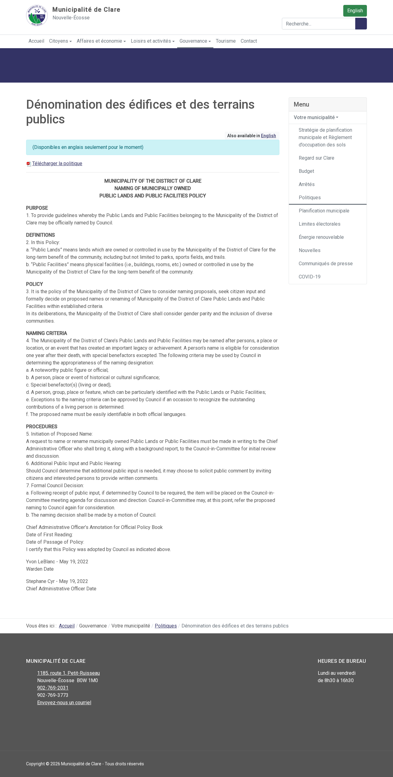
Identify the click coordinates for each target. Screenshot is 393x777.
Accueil (36, 41)
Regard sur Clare (316, 158)
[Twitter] (44, 719)
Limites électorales (319, 224)
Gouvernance (193, 41)
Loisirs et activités (151, 41)
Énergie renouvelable (321, 237)
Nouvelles (310, 250)
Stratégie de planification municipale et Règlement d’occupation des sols (325, 137)
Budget (306, 171)
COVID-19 (310, 277)
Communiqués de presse (326, 263)
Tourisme (226, 41)
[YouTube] (57, 719)
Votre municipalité (314, 117)
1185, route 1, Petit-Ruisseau (68, 673)
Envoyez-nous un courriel (64, 702)
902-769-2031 (52, 688)
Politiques (310, 197)
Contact (249, 41)
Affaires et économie (99, 41)
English (355, 11)
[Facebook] (30, 719)
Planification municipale (324, 211)
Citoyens (58, 41)
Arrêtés (307, 184)
